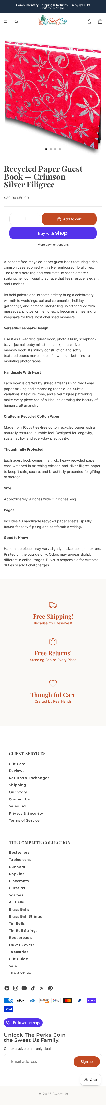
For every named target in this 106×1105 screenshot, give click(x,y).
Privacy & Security (26, 813)
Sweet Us (60, 1094)
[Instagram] (15, 988)
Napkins (16, 874)
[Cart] (100, 21)
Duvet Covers (21, 945)
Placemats (19, 881)
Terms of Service (24, 820)
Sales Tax (17, 806)
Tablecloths (20, 859)
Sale (13, 966)
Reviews (16, 771)
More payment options (53, 244)
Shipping (17, 785)
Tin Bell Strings (23, 930)
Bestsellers (19, 852)
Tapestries (18, 952)
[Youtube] (24, 988)
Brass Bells (19, 909)
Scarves (16, 895)
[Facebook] (7, 988)
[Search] (16, 21)
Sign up (87, 1061)
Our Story (18, 792)
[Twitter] (42, 988)
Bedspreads (20, 937)
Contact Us (19, 799)
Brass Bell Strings (25, 916)
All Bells (16, 902)
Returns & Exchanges (29, 778)
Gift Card (17, 764)
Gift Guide (18, 959)
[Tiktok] (33, 988)
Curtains (17, 888)
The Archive (20, 973)
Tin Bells (17, 923)
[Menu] (5, 21)
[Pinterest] (50, 988)
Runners (17, 867)
